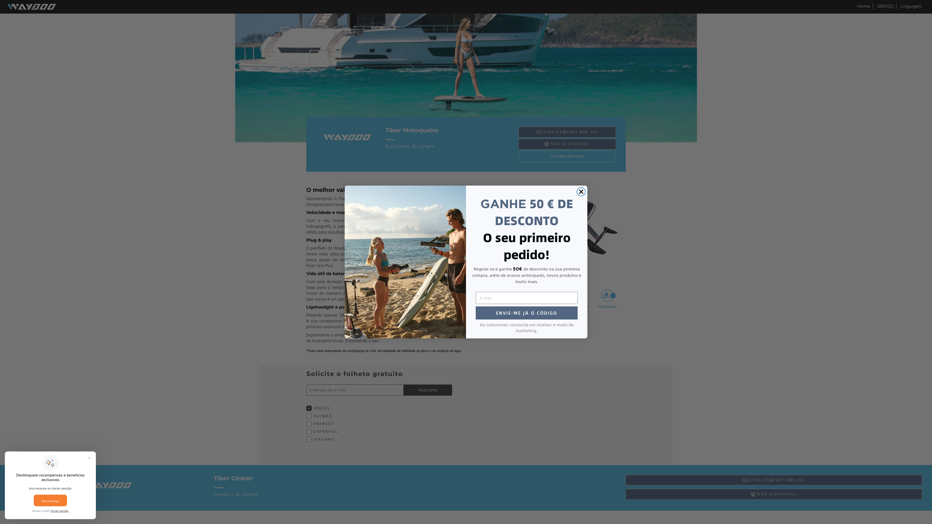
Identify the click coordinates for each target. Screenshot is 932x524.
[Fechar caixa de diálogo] (581, 192)
